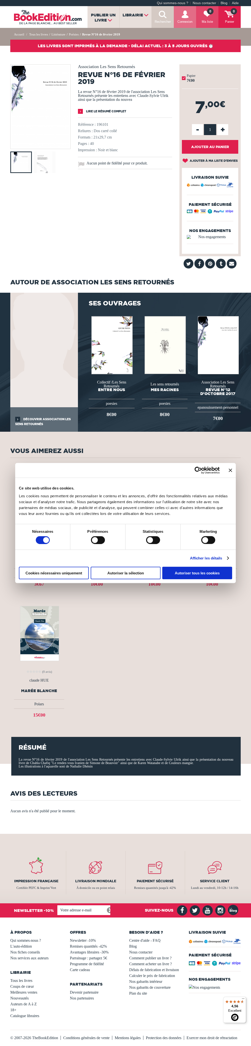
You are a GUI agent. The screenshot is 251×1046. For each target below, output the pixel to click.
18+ (13, 1010)
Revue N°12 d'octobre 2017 (217, 391)
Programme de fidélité (87, 964)
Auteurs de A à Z (23, 1004)
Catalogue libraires (24, 1016)
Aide (235, 3)
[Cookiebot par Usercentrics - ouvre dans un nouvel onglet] (198, 470)
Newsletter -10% (83, 940)
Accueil (19, 34)
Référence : (87, 124)
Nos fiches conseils (25, 952)
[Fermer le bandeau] (230, 470)
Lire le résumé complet (105, 111)
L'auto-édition (21, 946)
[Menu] (243, 1000)
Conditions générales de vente (86, 1038)
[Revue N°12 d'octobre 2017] (218, 345)
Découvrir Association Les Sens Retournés (43, 422)
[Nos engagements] (210, 237)
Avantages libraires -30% (89, 952)
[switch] (98, 540)
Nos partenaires (82, 998)
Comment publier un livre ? (150, 958)
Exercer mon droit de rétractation (212, 1038)
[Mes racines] (165, 345)
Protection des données (163, 1038)
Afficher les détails (206, 558)
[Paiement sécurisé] (210, 212)
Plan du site (138, 993)
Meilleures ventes (23, 992)
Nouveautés (19, 998)
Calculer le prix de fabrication (152, 976)
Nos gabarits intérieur (145, 981)
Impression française (36, 881)
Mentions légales (128, 1038)
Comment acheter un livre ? (150, 964)
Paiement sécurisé (155, 881)
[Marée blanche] (39, 633)
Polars (39, 704)
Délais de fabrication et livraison (154, 970)
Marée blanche (39, 691)
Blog (224, 3)
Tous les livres (21, 980)
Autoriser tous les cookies (197, 573)
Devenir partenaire (84, 992)
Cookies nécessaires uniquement (53, 573)
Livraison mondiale (95, 881)
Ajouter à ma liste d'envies (213, 160)
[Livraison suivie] (210, 186)
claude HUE (39, 680)
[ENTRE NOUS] (111, 345)
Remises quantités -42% (88, 946)
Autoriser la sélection (125, 573)
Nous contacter (204, 3)
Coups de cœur (22, 986)
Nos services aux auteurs (29, 958)
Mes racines (165, 390)
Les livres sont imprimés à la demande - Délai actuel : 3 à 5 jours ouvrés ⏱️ (125, 46)
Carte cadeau (80, 970)
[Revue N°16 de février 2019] (40, 145)
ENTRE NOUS (111, 390)
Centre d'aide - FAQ (145, 940)
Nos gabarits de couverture (150, 987)
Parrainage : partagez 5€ (88, 958)
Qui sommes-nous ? (172, 3)
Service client (214, 881)
